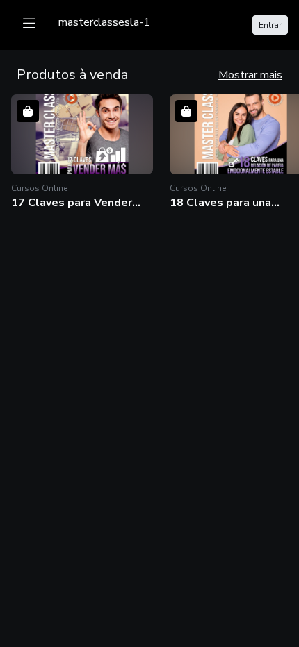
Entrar (270, 25)
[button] (82, 152)
